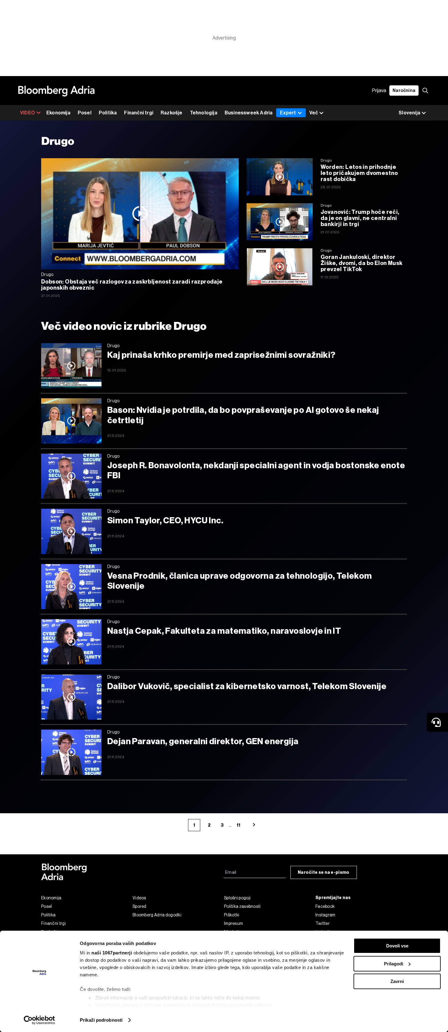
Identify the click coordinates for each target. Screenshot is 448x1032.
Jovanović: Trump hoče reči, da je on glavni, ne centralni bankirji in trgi (360, 218)
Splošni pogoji (237, 897)
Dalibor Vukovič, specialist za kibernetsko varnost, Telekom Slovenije (246, 686)
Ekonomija (58, 113)
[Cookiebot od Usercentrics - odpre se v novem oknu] (39, 1020)
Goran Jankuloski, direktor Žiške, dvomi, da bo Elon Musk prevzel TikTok (361, 263)
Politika (108, 113)
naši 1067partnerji (111, 952)
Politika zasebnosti (242, 906)
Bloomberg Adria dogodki (157, 914)
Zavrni (397, 981)
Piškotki (231, 914)
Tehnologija (203, 113)
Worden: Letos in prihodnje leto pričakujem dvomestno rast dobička (359, 173)
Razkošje (172, 113)
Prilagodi (393, 963)
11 (238, 825)
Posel (84, 113)
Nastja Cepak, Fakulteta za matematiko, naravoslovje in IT (224, 631)
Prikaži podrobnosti (101, 1020)
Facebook (325, 906)
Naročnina (404, 90)
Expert (288, 113)
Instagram (325, 914)
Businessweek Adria (249, 113)
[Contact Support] (437, 722)
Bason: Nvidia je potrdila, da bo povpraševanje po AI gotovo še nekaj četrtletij (243, 415)
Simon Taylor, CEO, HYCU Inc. (165, 520)
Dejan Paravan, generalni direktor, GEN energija (202, 741)
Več (313, 113)
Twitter (322, 923)
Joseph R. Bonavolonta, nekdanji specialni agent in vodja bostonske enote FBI (256, 470)
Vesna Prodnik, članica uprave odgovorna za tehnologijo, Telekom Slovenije (239, 581)
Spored (140, 906)
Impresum (233, 923)
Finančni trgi (138, 113)
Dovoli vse (397, 945)
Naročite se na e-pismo (324, 872)
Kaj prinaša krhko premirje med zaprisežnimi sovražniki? (221, 355)
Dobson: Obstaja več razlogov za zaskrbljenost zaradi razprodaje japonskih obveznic (132, 285)
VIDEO (27, 113)
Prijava (379, 90)
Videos (139, 897)
